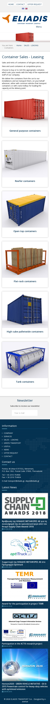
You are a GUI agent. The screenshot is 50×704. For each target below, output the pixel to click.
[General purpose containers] (25, 109)
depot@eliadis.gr (32, 481)
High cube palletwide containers (25, 331)
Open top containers (25, 231)
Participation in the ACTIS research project (22, 643)
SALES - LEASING (31, 45)
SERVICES (8, 436)
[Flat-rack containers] (25, 259)
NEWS (6, 449)
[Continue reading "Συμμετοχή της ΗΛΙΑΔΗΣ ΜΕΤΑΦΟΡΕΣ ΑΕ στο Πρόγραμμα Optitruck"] (25, 545)
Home (19, 45)
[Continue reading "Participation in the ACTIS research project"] (25, 625)
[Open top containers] (25, 209)
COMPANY (8, 433)
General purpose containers (25, 130)
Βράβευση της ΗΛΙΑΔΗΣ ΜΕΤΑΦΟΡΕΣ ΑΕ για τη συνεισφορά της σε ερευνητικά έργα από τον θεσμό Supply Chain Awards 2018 (24, 524)
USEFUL (7, 446)
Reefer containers (25, 181)
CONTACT (20, 4)
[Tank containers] (25, 360)
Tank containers (25, 381)
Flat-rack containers (25, 281)
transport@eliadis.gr (16, 481)
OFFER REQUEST (34, 4)
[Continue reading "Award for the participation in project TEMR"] (25, 585)
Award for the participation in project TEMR (22, 603)
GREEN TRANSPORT (12, 443)
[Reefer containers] (25, 159)
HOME (11, 4)
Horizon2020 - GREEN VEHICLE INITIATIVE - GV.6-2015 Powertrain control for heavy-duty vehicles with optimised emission (25, 686)
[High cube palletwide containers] (25, 309)
